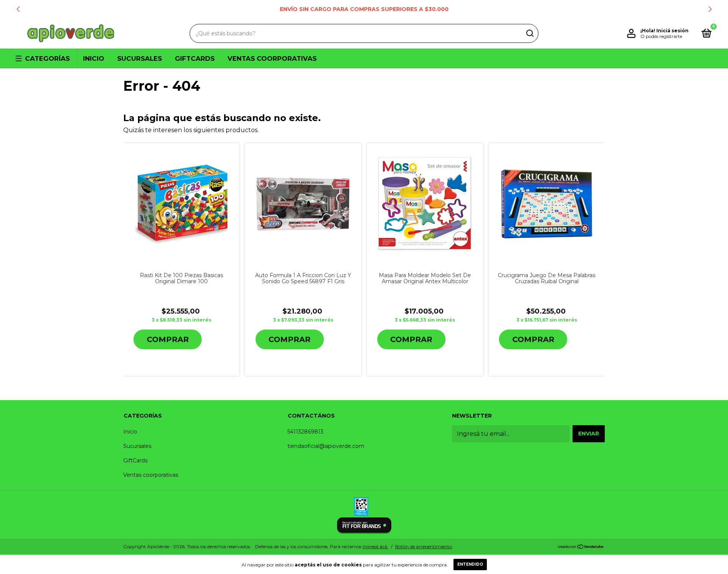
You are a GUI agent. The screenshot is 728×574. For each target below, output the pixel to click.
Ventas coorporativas (272, 58)
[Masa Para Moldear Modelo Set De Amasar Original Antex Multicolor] (425, 204)
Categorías (47, 58)
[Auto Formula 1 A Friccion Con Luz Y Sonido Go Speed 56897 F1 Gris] (303, 204)
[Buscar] (529, 33)
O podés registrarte (661, 36)
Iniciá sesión (672, 30)
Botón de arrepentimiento (423, 546)
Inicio (93, 58)
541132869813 (305, 431)
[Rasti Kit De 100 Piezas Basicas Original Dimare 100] (181, 204)
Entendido (470, 564)
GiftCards (195, 58)
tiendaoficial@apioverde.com (325, 446)
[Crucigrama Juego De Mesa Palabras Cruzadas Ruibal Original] (547, 204)
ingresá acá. (375, 546)
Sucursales (139, 58)
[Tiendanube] (581, 547)
